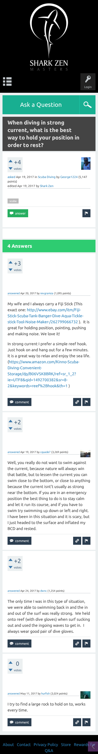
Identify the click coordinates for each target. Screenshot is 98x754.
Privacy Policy (46, 744)
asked (11, 176)
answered (14, 293)
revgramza (46, 293)
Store (66, 744)
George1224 (69, 176)
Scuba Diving (47, 176)
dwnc (43, 590)
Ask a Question (41, 104)
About (8, 744)
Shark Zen (47, 186)
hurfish (45, 693)
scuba (13, 201)
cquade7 (45, 452)
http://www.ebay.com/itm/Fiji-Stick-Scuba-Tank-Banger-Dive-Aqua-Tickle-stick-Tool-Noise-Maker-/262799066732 (45, 316)
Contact (24, 744)
